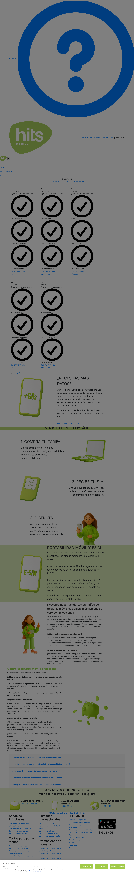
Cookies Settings (86, 866)
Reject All (102, 866)
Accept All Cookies (117, 866)
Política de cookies (35, 871)
